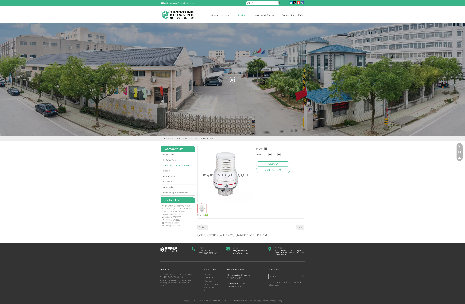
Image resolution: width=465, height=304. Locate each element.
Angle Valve (168, 155)
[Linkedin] (291, 2)
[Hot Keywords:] (278, 3)
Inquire (271, 164)
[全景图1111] (232, 79)
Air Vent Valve (169, 176)
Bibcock (166, 171)
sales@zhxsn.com (187, 3)
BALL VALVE (262, 235)
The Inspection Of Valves (238, 275)
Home (207, 275)
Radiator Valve (169, 160)
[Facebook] (302, 2)
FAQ (206, 291)
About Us (208, 278)
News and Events (212, 284)
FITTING (212, 235)
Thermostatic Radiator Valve (176, 165)
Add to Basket (272, 170)
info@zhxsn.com (170, 3)
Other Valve (168, 187)
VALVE (202, 235)
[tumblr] (298, 2)
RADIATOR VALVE (244, 235)
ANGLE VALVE (226, 235)
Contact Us (209, 288)
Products (208, 281)
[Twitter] (294, 2)
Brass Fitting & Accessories (175, 193)
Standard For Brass (236, 283)
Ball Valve (167, 182)
